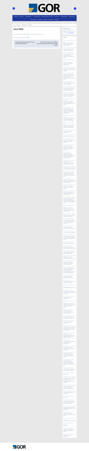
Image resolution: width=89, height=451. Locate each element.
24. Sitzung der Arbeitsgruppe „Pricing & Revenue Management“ (69, 342)
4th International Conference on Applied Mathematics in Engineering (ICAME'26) (69, 89)
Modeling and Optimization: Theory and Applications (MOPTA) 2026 (68, 44)
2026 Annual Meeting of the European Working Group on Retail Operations (69, 193)
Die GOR (21, 16)
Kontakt (45, 19)
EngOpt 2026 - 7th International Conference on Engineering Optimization (69, 163)
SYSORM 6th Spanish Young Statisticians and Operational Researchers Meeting (69, 402)
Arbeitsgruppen (28, 16)
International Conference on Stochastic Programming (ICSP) (69, 430)
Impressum (51, 19)
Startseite (16, 16)
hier (28, 37)
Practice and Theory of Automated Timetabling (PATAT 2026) (68, 63)
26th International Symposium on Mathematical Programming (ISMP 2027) (69, 408)
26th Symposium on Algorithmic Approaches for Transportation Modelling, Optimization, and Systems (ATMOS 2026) (68, 111)
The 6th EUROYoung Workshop (69, 232)
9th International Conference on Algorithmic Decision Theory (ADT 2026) (69, 292)
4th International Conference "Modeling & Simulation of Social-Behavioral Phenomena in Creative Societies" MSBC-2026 (69, 200)
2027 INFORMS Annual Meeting (69, 420)
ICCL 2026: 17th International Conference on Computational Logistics (69, 69)
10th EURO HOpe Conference (69, 243)
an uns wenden (71, 32)
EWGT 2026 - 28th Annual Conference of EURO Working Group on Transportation (69, 95)
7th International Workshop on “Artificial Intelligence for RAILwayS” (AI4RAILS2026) (69, 119)
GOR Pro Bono (34, 19)
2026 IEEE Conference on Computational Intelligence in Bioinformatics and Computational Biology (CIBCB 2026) (69, 77)
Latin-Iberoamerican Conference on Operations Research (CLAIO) (68, 312)
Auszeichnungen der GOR (47, 16)
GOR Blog (40, 19)
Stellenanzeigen (64, 16)
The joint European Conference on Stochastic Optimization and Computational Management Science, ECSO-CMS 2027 (69, 380)
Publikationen (72, 16)
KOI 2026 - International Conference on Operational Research (68, 187)
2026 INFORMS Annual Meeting (69, 287)
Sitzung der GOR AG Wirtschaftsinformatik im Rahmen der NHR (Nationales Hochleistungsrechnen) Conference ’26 (69, 155)
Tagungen (57, 16)
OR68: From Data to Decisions (69, 136)
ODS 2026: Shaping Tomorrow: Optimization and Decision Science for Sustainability (69, 126)
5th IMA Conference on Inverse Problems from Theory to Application (69, 141)
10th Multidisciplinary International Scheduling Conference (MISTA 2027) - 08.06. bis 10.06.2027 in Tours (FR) (69, 363)
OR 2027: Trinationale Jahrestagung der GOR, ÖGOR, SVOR (69, 414)
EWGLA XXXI (65, 374)
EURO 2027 (65, 397)
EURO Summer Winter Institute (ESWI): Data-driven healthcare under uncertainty (69, 181)
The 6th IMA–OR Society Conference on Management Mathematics (69, 348)
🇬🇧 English (56, 19)
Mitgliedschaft (37, 16)
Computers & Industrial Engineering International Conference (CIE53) (68, 263)
